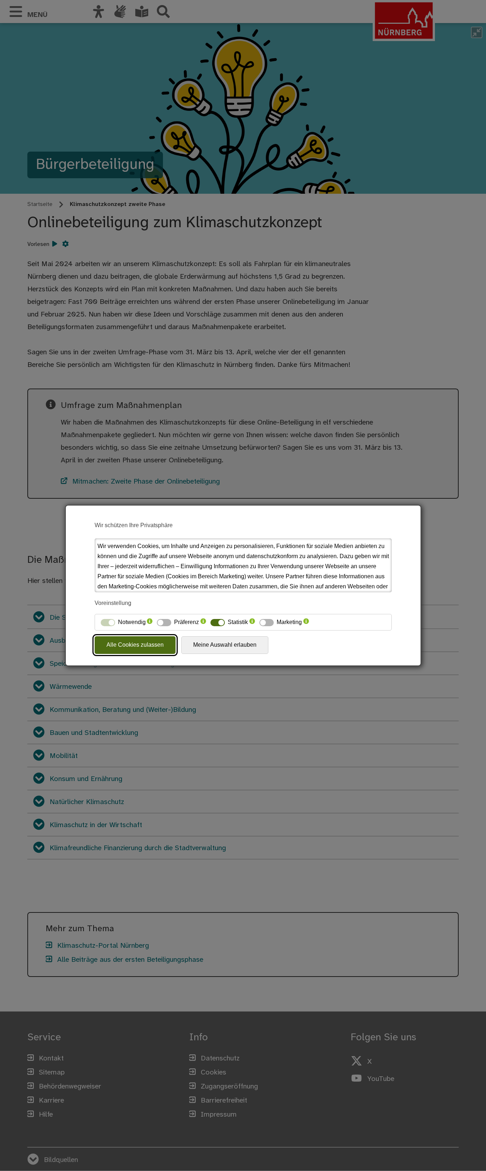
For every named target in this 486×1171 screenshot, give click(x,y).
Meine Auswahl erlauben (224, 645)
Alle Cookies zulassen (135, 645)
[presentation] (150, 622)
